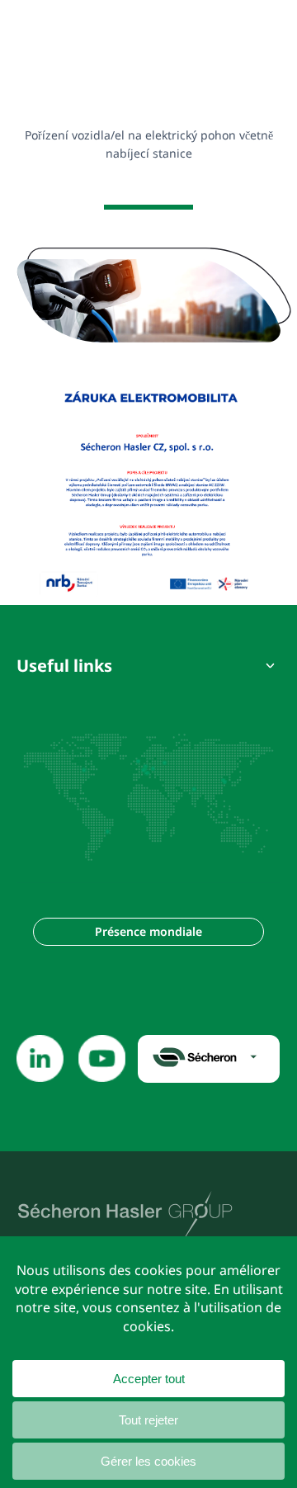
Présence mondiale (148, 931)
